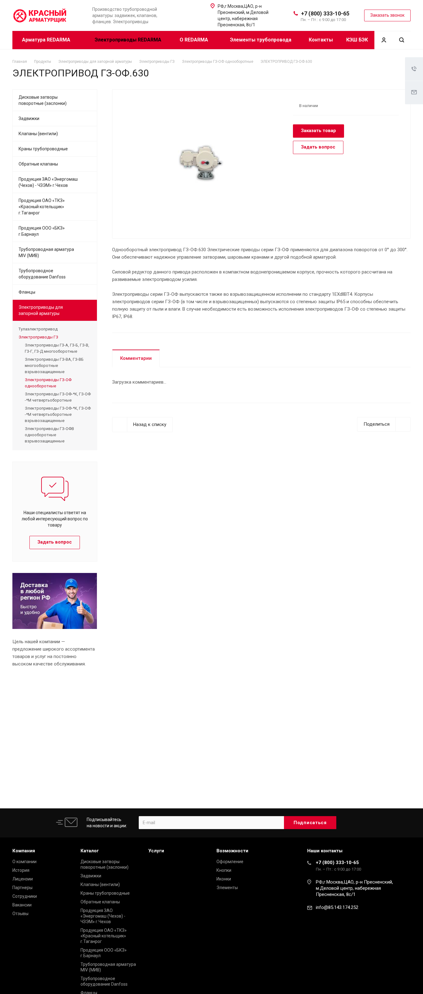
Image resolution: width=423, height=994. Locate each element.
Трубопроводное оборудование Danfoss (42, 273)
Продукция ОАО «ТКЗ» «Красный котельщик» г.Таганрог (42, 206)
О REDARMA (194, 40)
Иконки (223, 878)
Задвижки (29, 118)
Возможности (232, 851)
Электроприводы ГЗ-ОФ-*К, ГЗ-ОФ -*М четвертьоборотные (58, 397)
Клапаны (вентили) (38, 133)
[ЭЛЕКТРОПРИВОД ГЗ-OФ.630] (200, 163)
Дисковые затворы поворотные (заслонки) (43, 100)
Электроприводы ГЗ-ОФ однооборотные (48, 382)
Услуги (156, 851)
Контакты (321, 40)
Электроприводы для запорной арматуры (41, 310)
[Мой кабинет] (384, 40)
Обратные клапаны (38, 163)
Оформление (229, 861)
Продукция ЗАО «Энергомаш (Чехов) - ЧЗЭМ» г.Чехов (48, 182)
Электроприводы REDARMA (128, 40)
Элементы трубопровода (260, 40)
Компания (23, 851)
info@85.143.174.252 (337, 907)
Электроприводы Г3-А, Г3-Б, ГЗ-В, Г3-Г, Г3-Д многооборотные (57, 348)
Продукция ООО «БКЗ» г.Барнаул (42, 231)
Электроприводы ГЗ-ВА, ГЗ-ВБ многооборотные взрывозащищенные (54, 365)
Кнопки (223, 870)
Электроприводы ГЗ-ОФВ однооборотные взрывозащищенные (49, 434)
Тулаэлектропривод (38, 329)
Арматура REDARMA (47, 40)
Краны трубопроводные (43, 148)
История (20, 870)
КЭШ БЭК (357, 40)
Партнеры (22, 887)
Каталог (90, 851)
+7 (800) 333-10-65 (325, 13)
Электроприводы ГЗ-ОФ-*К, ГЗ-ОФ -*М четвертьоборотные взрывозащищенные (58, 414)
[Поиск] (402, 40)
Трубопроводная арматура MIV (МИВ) (46, 252)
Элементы (227, 887)
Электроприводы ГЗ (38, 337)
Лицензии (22, 878)
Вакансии (22, 904)
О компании (24, 861)
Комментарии (136, 358)
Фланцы (27, 292)
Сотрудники (24, 896)
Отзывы (20, 913)
